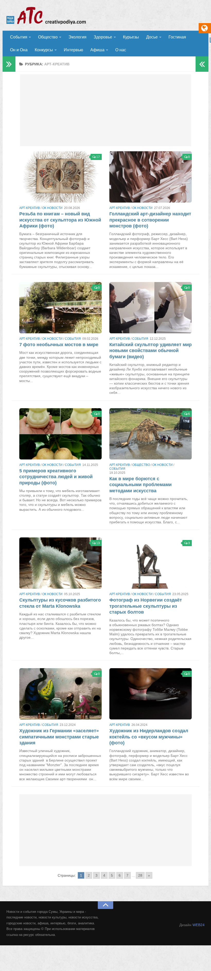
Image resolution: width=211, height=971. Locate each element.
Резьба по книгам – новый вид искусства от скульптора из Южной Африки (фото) (60, 219)
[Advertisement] (105, 110)
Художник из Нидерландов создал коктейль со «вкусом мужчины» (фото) (148, 736)
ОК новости (52, 208)
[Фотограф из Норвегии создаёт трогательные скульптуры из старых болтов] (150, 563)
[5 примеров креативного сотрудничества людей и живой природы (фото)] (60, 433)
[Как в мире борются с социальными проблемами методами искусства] (150, 433)
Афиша (97, 50)
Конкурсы (44, 50)
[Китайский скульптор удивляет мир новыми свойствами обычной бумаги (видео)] (150, 307)
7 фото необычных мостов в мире (58, 344)
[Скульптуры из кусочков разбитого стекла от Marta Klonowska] (60, 563)
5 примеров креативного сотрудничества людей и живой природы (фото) (56, 476)
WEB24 (198, 925)
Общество (48, 37)
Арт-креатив (29, 208)
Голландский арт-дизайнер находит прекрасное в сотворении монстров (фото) (150, 219)
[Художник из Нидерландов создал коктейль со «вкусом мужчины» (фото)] (150, 693)
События (18, 37)
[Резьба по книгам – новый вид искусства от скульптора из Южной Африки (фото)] (60, 177)
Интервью (73, 50)
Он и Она (19, 50)
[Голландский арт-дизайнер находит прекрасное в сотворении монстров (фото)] (150, 177)
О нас (120, 50)
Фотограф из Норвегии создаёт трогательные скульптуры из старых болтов (145, 606)
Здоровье (103, 37)
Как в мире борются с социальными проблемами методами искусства (140, 484)
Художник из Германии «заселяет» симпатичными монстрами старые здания (59, 736)
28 (140, 875)
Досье (152, 37)
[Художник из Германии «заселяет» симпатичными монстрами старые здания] (60, 693)
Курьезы (131, 37)
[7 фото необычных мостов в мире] (60, 307)
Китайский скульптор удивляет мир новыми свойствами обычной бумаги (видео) (150, 350)
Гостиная (177, 37)
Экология (77, 37)
